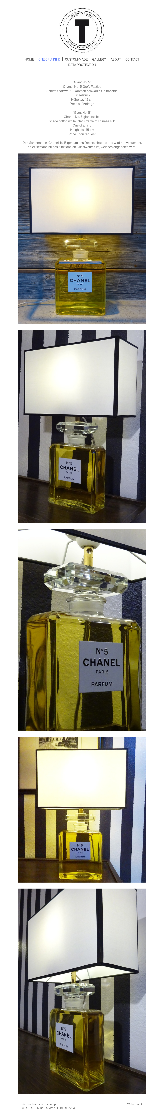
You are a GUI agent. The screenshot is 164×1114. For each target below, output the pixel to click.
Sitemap (50, 1104)
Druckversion (35, 1104)
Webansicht (134, 1104)
